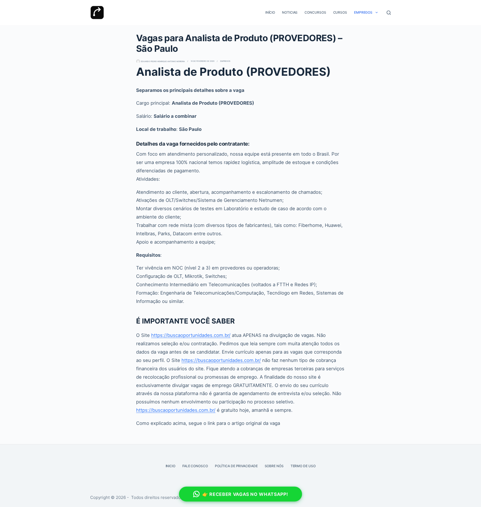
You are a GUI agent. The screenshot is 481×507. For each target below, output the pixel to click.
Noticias (290, 12)
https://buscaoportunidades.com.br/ (190, 335)
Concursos (315, 12)
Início (270, 12)
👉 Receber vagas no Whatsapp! (245, 494)
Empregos (363, 12)
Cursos (340, 12)
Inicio (170, 466)
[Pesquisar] (389, 13)
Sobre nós (274, 466)
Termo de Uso (303, 466)
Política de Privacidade (236, 466)
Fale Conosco (195, 466)
